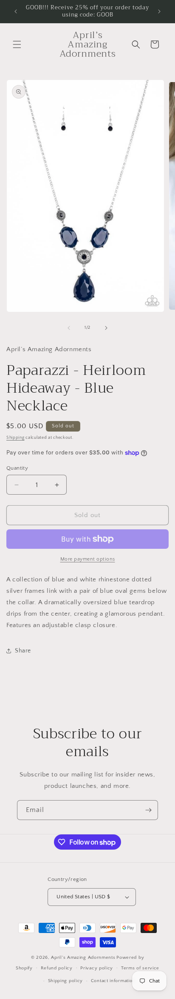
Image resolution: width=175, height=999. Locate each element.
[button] (17, 44)
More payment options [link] (87, 559)
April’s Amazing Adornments (83, 957)
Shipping (15, 437)
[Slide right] (106, 328)
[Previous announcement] (15, 11)
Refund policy (57, 968)
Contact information (113, 980)
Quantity (17, 468)
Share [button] (23, 650)
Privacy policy (96, 968)
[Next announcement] (159, 11)
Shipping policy (65, 980)
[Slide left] (68, 328)
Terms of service (140, 968)
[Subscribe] (148, 810)
